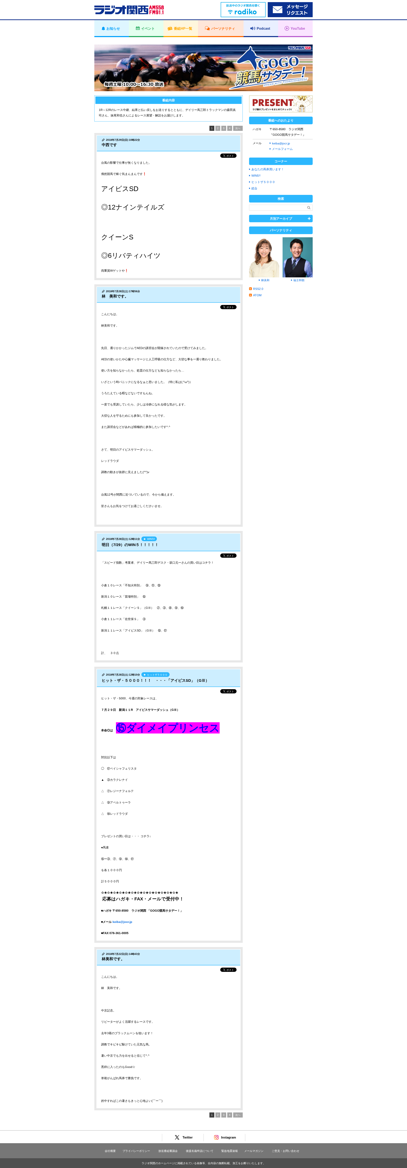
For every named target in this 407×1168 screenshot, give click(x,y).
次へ (237, 128)
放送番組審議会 (168, 1151)
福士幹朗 (298, 280)
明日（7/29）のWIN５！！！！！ (130, 545)
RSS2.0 (258, 289)
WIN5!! (256, 175)
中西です (109, 145)
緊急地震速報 (229, 1151)
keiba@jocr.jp (122, 922)
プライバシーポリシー (136, 1151)
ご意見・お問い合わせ (285, 1151)
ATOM (257, 295)
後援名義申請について (199, 1151)
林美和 (265, 280)
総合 (254, 188)
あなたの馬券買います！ (267, 169)
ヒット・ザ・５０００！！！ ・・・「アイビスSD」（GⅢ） (155, 680)
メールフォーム (282, 149)
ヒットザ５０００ (263, 182)
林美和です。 (113, 959)
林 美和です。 (115, 296)
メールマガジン (253, 1151)
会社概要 (110, 1151)
